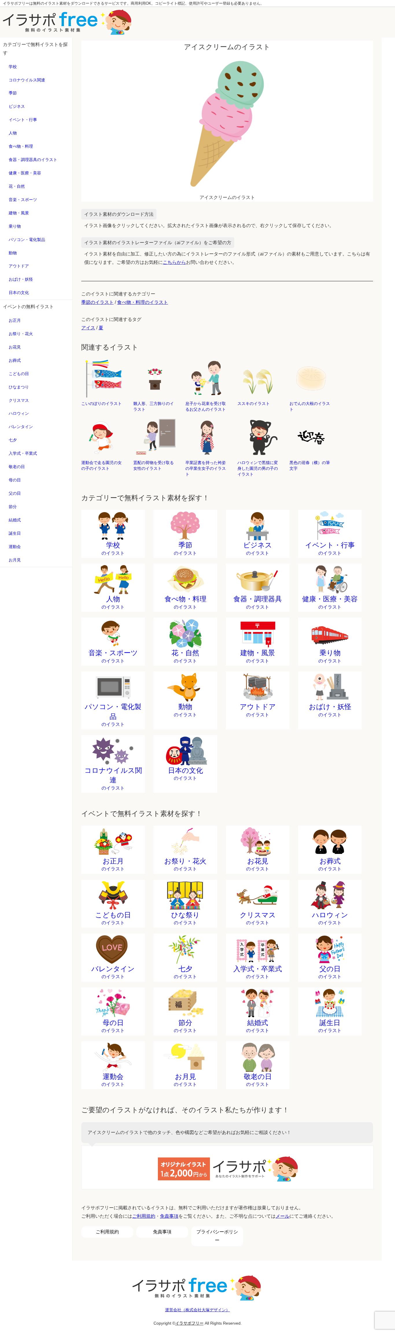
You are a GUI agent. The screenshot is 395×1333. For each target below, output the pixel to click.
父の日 (15, 493)
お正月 (15, 320)
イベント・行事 (23, 119)
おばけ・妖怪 (21, 279)
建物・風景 (19, 213)
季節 (13, 93)
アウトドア (19, 266)
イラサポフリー (189, 1323)
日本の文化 (19, 292)
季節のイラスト (97, 302)
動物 (13, 253)
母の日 (15, 480)
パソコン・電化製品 (27, 239)
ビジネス (17, 106)
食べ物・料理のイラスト (142, 302)
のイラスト (113, 548)
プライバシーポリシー (217, 1236)
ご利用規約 (143, 1216)
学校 (13, 66)
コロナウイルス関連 (27, 80)
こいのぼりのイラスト (101, 403)
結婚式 (15, 520)
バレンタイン (21, 426)
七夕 (13, 440)
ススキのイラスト (253, 403)
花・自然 (17, 186)
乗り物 (15, 226)
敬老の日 (17, 466)
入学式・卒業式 (23, 453)
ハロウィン (19, 413)
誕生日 (15, 533)
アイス (88, 327)
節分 (13, 506)
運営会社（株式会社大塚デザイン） (197, 1310)
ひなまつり (19, 387)
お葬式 (15, 360)
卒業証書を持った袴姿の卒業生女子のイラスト (205, 468)
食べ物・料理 (21, 146)
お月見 (15, 560)
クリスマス (19, 400)
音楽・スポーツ (23, 199)
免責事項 (169, 1216)
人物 (13, 133)
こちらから (174, 262)
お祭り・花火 (21, 333)
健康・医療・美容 (25, 173)
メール (282, 1216)
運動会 (15, 546)
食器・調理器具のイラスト (33, 159)
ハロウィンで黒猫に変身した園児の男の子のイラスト (257, 468)
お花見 (15, 347)
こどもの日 (19, 373)
